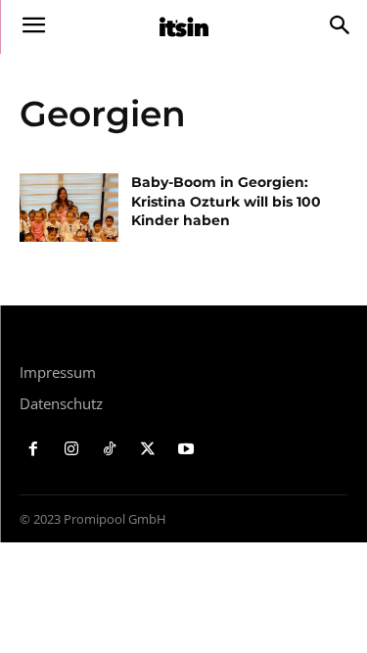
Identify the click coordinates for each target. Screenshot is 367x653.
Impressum (58, 372)
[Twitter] (147, 450)
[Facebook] (34, 450)
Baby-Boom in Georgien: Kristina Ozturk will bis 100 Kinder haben (226, 201)
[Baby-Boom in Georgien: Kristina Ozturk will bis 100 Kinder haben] (69, 207)
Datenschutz (61, 403)
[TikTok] (110, 450)
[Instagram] (72, 450)
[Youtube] (185, 450)
